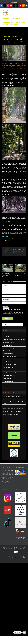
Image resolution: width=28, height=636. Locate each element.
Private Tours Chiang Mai (8, 342)
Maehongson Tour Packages (9, 350)
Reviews (5, 419)
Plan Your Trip (6, 384)
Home (4, 334)
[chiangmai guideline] (20, 529)
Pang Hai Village (6, 274)
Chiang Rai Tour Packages (9, 348)
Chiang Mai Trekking (7, 345)
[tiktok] (7, 517)
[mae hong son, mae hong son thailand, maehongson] (20, 535)
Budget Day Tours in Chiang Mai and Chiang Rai (14, 339)
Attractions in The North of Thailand (11, 396)
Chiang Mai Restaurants (8, 370)
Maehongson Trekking (8, 353)
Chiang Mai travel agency (7, 471)
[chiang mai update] (20, 505)
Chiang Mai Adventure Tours (9, 364)
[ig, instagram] (7, 493)
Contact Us (5, 386)
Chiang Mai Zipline (7, 361)
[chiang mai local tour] (20, 517)
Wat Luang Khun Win (20, 274)
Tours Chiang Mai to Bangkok (9, 356)
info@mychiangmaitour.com (14, 2)
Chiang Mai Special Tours (9, 375)
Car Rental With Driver (8, 381)
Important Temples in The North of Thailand (13, 408)
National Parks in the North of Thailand (12, 411)
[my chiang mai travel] (20, 493)
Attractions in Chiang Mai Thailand (11, 399)
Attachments (5, 306)
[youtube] (7, 505)
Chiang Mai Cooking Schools (9, 373)
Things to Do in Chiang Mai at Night (11, 417)
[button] (3, 271)
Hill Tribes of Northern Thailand (10, 414)
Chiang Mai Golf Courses (8, 367)
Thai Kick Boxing (7, 378)
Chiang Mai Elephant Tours (9, 359)
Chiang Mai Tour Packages (9, 336)
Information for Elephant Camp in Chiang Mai (13, 406)
